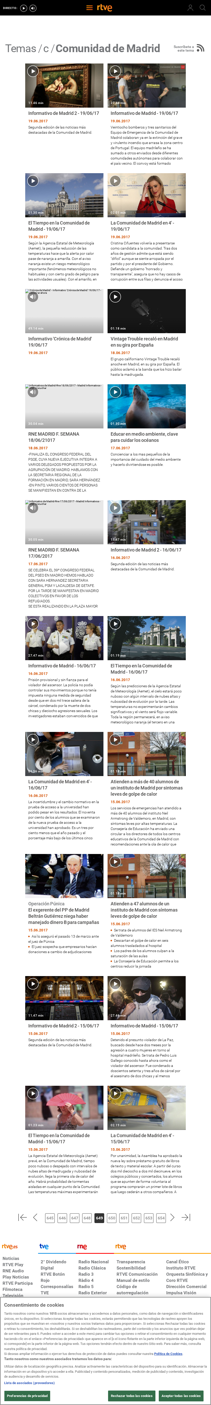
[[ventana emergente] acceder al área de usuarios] (190, 7)
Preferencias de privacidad (27, 1396)
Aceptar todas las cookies (181, 1396)
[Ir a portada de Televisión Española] (57, 1248)
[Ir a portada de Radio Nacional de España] (95, 1248)
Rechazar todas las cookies (131, 1396)
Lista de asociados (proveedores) (29, 1383)
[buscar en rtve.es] (202, 7)
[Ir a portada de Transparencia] (162, 1248)
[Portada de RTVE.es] (104, 8)
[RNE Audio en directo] (33, 8)
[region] (105, 1351)
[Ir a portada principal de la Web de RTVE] (19, 1246)
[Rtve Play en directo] (24, 8)
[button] (22, 1217)
